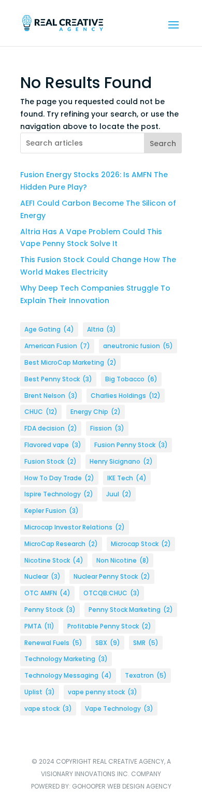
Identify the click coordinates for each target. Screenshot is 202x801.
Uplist (39, 692)
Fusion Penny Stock (131, 444)
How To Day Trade (59, 478)
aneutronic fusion (138, 345)
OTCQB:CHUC (111, 593)
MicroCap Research (61, 543)
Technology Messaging (68, 675)
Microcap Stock (141, 543)
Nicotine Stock (53, 560)
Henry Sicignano (121, 461)
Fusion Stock (50, 461)
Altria (101, 329)
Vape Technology (119, 708)
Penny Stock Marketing (131, 609)
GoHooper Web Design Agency (121, 786)
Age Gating (49, 329)
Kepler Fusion (51, 510)
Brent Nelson (51, 395)
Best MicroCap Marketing (70, 362)
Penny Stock (50, 609)
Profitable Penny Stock (109, 626)
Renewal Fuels (53, 642)
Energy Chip (95, 411)
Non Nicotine (122, 560)
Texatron (146, 675)
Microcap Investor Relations (74, 527)
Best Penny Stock (58, 379)
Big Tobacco (131, 379)
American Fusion (57, 345)
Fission (107, 428)
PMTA (39, 626)
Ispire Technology (58, 494)
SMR (145, 642)
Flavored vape (52, 444)
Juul (119, 494)
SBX (107, 642)
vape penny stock (102, 692)
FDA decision (50, 428)
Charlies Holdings (126, 395)
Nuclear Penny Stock (112, 576)
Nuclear (42, 576)
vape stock (48, 708)
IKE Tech (127, 478)
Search (163, 143)
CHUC (40, 411)
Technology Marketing (66, 658)
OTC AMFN (47, 593)
